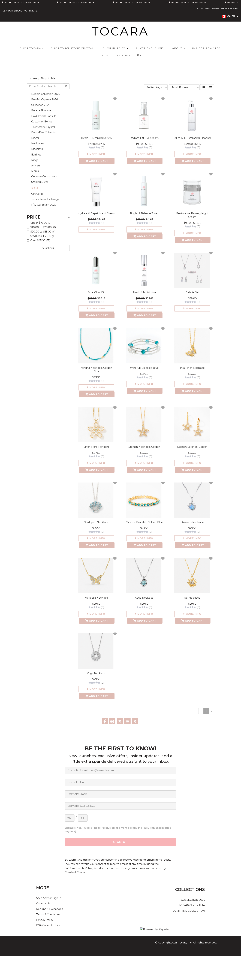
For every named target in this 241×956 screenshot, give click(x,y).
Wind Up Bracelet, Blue (144, 367)
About (177, 48)
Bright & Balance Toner (144, 213)
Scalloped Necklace (96, 522)
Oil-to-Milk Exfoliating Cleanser (192, 138)
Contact (123, 55)
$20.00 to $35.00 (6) (42, 231)
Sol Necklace (192, 597)
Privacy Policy (44, 920)
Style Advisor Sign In (48, 898)
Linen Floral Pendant (96, 446)
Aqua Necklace (144, 597)
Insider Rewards (206, 48)
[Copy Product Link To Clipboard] (135, 721)
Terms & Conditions (48, 914)
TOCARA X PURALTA (192, 905)
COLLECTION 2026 (193, 899)
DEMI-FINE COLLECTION (189, 910)
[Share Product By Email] (127, 721)
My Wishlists (229, 8)
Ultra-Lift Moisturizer (144, 292)
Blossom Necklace (192, 522)
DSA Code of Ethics (48, 925)
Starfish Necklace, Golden (144, 446)
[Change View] (203, 87)
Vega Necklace (96, 673)
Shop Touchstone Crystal (72, 48)
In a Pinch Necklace (192, 367)
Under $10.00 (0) (40, 222)
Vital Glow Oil (96, 292)
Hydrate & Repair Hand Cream (96, 213)
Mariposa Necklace (96, 597)
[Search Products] (66, 86)
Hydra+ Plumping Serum (96, 138)
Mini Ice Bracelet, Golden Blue (144, 522)
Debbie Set (192, 292)
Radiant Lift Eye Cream (144, 138)
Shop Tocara (30, 48)
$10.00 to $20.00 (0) (43, 227)
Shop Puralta (114, 48)
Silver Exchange (149, 48)
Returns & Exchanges (49, 909)
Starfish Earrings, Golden (192, 446)
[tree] (48, 149)
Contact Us (43, 903)
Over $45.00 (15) (40, 240)
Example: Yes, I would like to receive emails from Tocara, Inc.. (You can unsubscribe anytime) (118, 829)
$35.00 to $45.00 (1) (42, 236)
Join (104, 55)
